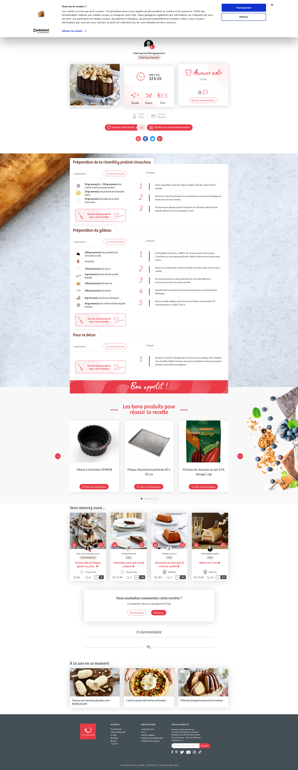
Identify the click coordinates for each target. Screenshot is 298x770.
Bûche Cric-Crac (208, 562)
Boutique (114, 738)
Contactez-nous (147, 729)
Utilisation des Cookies (150, 741)
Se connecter (137, 612)
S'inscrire (159, 612)
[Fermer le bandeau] (272, 5)
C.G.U (143, 732)
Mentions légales (148, 735)
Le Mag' (114, 735)
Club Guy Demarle (118, 732)
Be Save (114, 741)
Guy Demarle (116, 729)
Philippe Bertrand (129, 553)
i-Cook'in (114, 744)
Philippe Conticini (169, 553)
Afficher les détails (72, 31)
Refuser (243, 17)
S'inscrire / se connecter (132, 765)
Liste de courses (116, 173)
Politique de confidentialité (152, 738)
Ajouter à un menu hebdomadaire (172, 127)
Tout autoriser (243, 7)
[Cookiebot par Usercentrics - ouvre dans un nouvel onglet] (41, 31)
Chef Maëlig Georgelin (210, 553)
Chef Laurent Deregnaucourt (88, 553)
